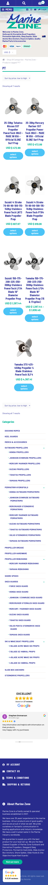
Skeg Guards (11, 581)
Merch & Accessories (16, 442)
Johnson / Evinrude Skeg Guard (25, 597)
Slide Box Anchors (14, 669)
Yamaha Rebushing (19, 569)
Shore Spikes (11, 576)
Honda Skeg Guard (18, 591)
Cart (37, 1)
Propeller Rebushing (16, 559)
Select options (13, 155)
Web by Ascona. (24, 879)
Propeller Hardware (16, 553)
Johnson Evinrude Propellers (25, 458)
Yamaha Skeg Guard (19, 634)
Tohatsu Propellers (20, 475)
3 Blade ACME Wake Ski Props (24, 646)
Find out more (12, 862)
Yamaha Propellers (19, 480)
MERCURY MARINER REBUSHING (24, 563)
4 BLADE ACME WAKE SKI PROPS (24, 657)
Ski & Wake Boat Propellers (19, 641)
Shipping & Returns (18, 784)
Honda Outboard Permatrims (24, 492)
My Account (13, 764)
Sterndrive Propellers (17, 675)
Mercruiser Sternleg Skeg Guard (26, 603)
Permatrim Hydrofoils (16, 487)
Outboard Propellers (16, 447)
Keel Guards (11, 436)
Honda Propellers (19, 452)
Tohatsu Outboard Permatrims (25, 529)
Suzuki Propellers (19, 469)
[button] (12, 875)
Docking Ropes (12, 430)
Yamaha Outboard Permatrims (25, 541)
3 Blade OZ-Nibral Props (22, 651)
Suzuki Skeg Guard (19, 614)
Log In (43, 9)
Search (24, 3)
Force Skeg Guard (18, 586)
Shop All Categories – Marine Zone (21, 59)
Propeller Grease (14, 547)
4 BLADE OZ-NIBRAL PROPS (22, 663)
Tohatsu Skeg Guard (20, 620)
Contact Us (13, 771)
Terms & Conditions (17, 777)
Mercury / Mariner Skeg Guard (25, 609)
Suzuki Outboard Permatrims (24, 524)
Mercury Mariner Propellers (24, 463)
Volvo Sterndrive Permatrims (25, 535)
